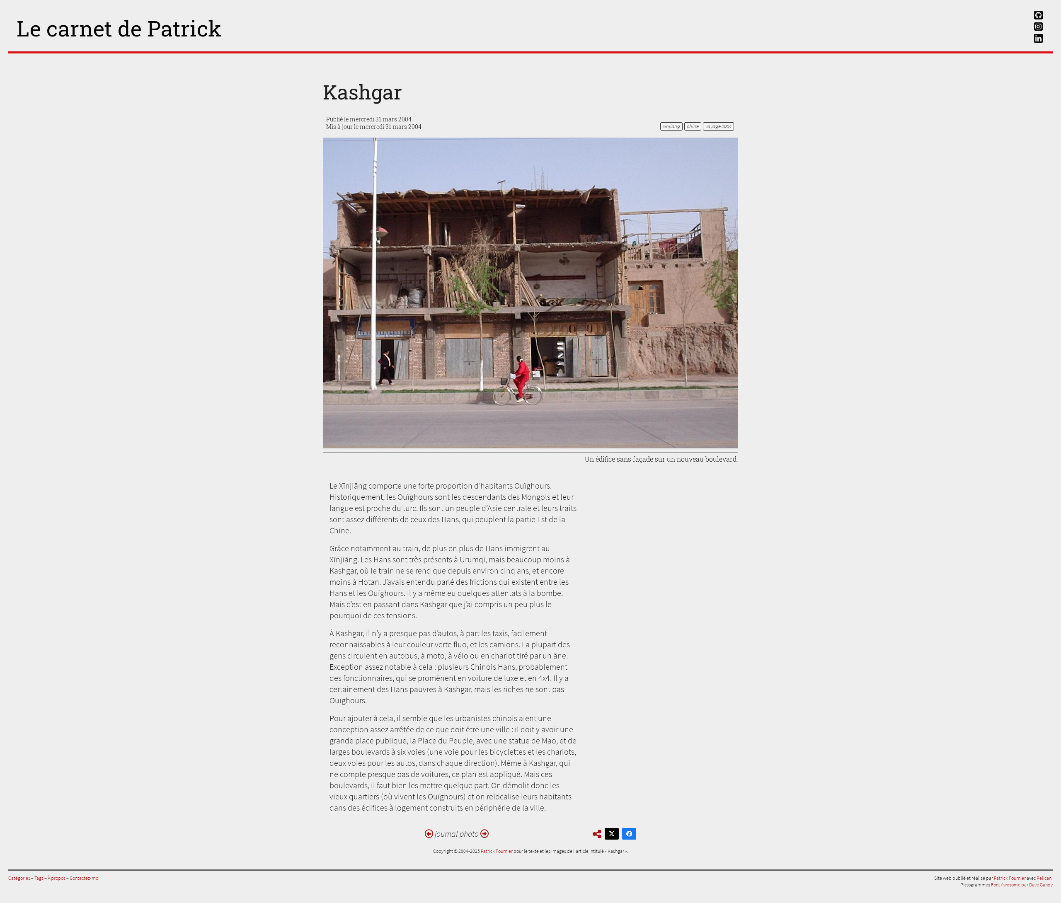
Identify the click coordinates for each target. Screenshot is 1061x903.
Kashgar (362, 92)
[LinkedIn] (1038, 36)
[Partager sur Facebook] (629, 834)
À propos (56, 878)
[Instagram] (1038, 25)
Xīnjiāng (671, 126)
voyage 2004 (718, 126)
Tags (39, 878)
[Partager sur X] (612, 834)
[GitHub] (1038, 13)
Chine (693, 126)
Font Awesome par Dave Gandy (1022, 884)
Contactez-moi (84, 878)
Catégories (19, 878)
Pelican (1044, 878)
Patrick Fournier (497, 851)
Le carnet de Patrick (119, 28)
